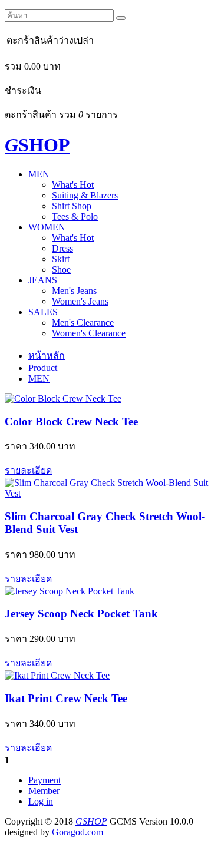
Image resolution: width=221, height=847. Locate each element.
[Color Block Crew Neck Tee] (63, 398)
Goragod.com (77, 832)
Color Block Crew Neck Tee (71, 421)
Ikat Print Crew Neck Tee (66, 698)
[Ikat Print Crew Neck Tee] (57, 675)
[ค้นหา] (121, 18)
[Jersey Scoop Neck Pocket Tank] (69, 591)
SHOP (37, 144)
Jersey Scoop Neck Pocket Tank (81, 613)
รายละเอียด (28, 470)
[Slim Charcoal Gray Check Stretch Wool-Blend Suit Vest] (110, 493)
